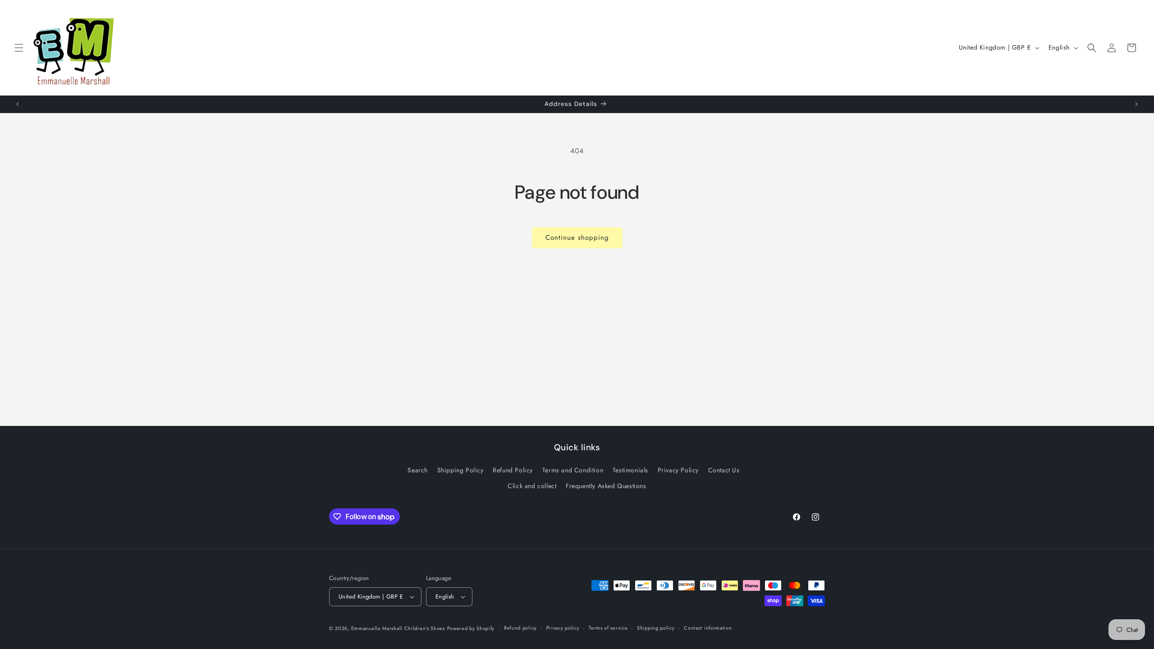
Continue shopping (577, 237)
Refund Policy (513, 470)
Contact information (708, 627)
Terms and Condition (572, 470)
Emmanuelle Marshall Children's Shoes (398, 628)
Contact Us (724, 470)
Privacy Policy (678, 470)
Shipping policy (656, 627)
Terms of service (608, 627)
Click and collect (532, 485)
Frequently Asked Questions (606, 485)
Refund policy (520, 627)
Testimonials (630, 470)
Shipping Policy (460, 470)
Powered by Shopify (471, 628)
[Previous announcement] (17, 104)
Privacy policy (563, 627)
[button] (19, 48)
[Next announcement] (1136, 104)
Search (418, 470)
